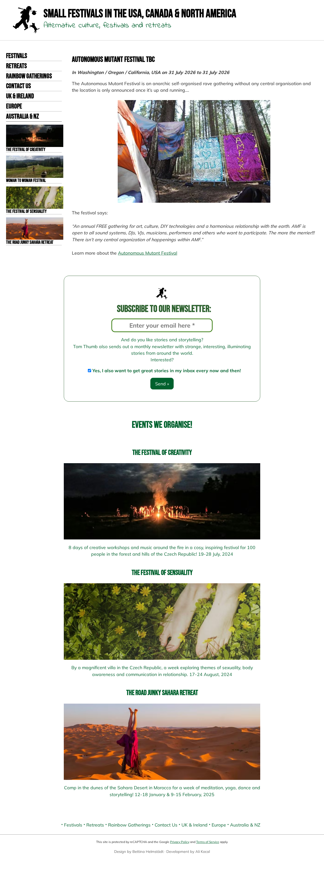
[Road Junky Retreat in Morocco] (162, 742)
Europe (14, 106)
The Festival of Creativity (162, 452)
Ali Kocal (202, 851)
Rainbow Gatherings (29, 76)
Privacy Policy (179, 842)
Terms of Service (207, 842)
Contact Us (18, 86)
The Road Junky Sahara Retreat (162, 693)
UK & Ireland (20, 96)
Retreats (16, 66)
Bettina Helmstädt (148, 851)
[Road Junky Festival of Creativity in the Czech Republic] (162, 501)
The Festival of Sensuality (162, 573)
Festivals (16, 56)
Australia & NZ (22, 116)
